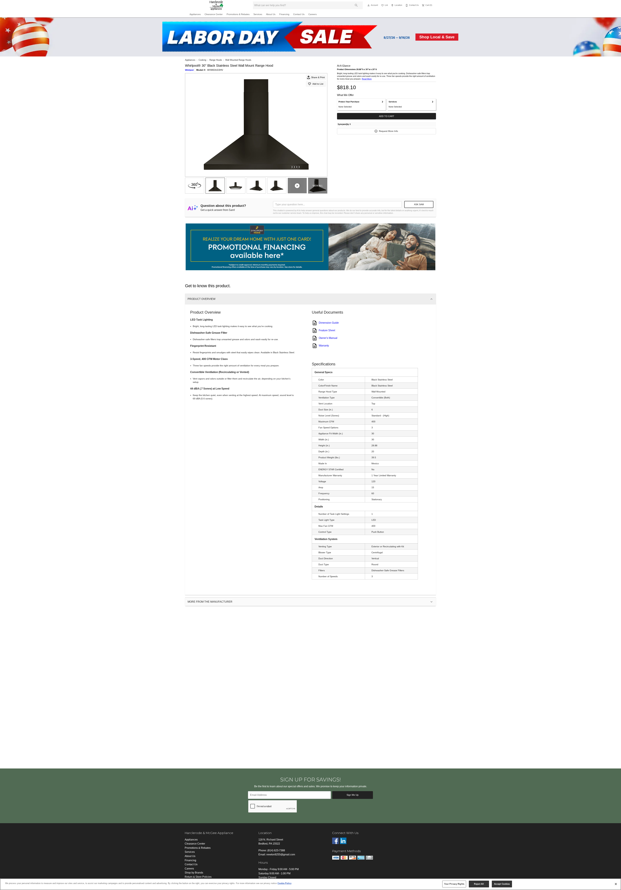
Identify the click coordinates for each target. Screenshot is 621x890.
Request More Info (388, 131)
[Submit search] (356, 5)
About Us (270, 14)
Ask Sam (419, 204)
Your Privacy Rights (454, 884)
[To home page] (216, 5)
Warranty (324, 345)
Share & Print (318, 77)
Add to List (317, 84)
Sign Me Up (353, 795)
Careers (312, 14)
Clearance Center (214, 14)
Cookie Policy (284, 883)
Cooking (202, 60)
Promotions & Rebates (238, 14)
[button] (368, 5)
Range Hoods (215, 60)
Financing (284, 14)
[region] (310, 884)
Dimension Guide (329, 322)
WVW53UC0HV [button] (215, 70)
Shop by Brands (194, 872)
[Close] (615, 884)
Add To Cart (386, 116)
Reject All (479, 884)
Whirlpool (189, 70)
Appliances (195, 14)
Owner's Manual (328, 338)
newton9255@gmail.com (280, 854)
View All (318, 185)
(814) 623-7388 (276, 850)
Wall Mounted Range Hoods (238, 60)
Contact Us (299, 14)
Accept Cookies (502, 884)
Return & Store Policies (198, 876)
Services (257, 14)
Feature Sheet (327, 330)
